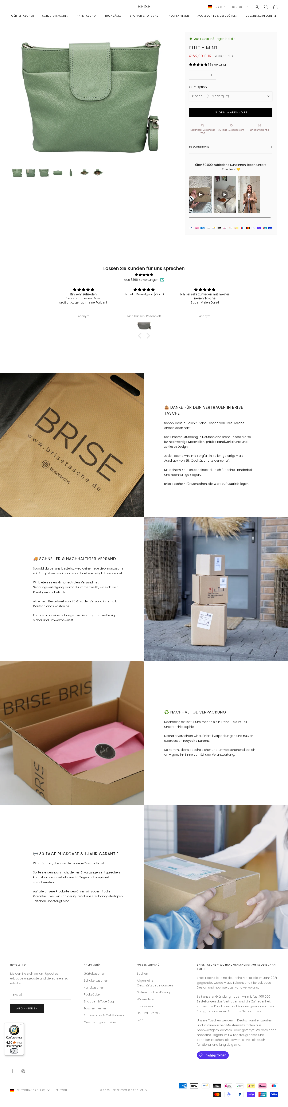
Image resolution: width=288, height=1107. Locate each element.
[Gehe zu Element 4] (57, 173)
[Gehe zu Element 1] (17, 173)
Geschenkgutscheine (261, 15)
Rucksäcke (113, 15)
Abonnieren (27, 1008)
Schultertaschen (55, 15)
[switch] (14, 1050)
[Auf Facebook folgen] (12, 1071)
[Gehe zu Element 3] (44, 173)
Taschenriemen (178, 15)
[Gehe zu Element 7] (98, 173)
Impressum (145, 1006)
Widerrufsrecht (148, 999)
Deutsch (238, 7)
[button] (141, 336)
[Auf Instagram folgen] (23, 1071)
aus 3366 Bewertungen (141, 280)
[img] (144, 274)
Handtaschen (87, 15)
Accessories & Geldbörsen (217, 15)
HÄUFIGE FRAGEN (148, 1013)
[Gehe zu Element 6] (84, 173)
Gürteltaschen (22, 15)
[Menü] (21, 1025)
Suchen (142, 973)
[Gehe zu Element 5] (71, 173)
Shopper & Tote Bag (144, 15)
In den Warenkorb (231, 112)
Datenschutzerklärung (153, 992)
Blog (140, 1020)
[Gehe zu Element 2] (30, 173)
